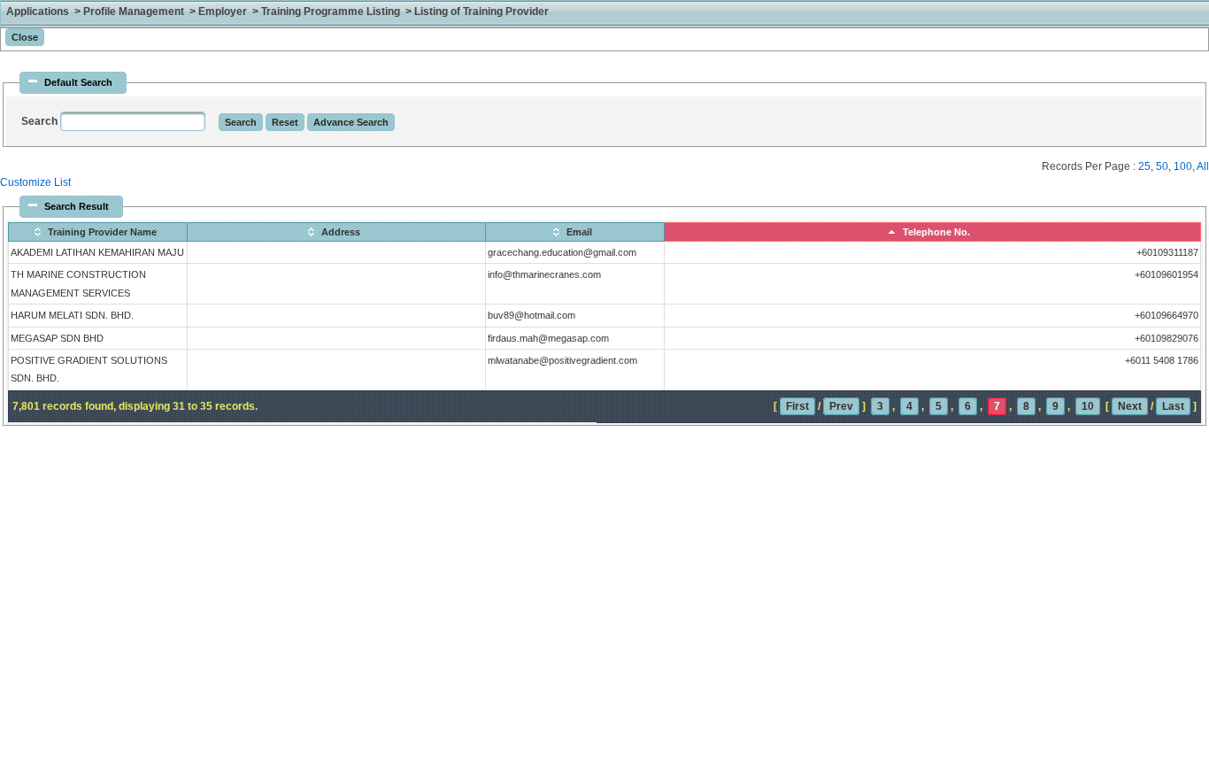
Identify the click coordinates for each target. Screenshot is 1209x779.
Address (340, 232)
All (1203, 166)
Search (40, 121)
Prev (841, 406)
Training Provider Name (102, 232)
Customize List (35, 182)
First (797, 406)
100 (1183, 166)
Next (1130, 406)
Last (1173, 406)
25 (1144, 166)
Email (579, 232)
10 (1088, 406)
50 (1162, 166)
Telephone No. (936, 232)
